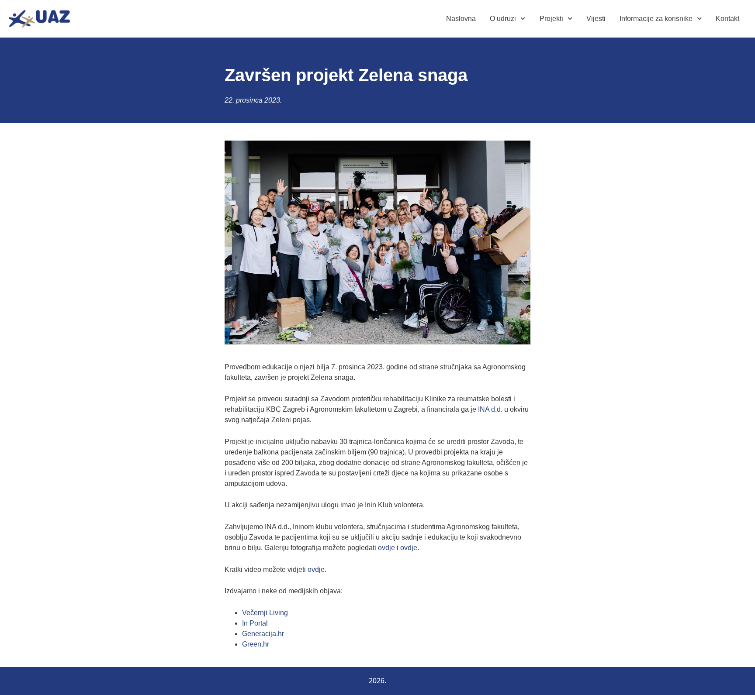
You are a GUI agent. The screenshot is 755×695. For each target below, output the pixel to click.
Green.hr (255, 644)
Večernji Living (265, 612)
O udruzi (503, 18)
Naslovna (461, 18)
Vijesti (596, 18)
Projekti (551, 18)
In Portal (255, 623)
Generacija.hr (263, 633)
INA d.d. (490, 409)
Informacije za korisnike (656, 18)
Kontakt (727, 18)
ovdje (386, 547)
